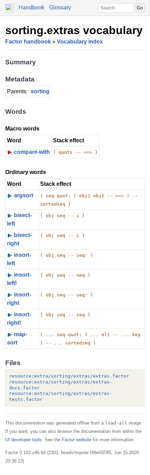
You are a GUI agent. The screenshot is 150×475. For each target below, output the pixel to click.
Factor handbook (28, 42)
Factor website (76, 439)
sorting (40, 91)
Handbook (31, 7)
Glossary (60, 7)
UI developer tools (23, 439)
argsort (23, 195)
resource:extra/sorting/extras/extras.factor (69, 376)
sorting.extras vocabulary (74, 30)
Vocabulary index (80, 42)
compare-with (32, 152)
